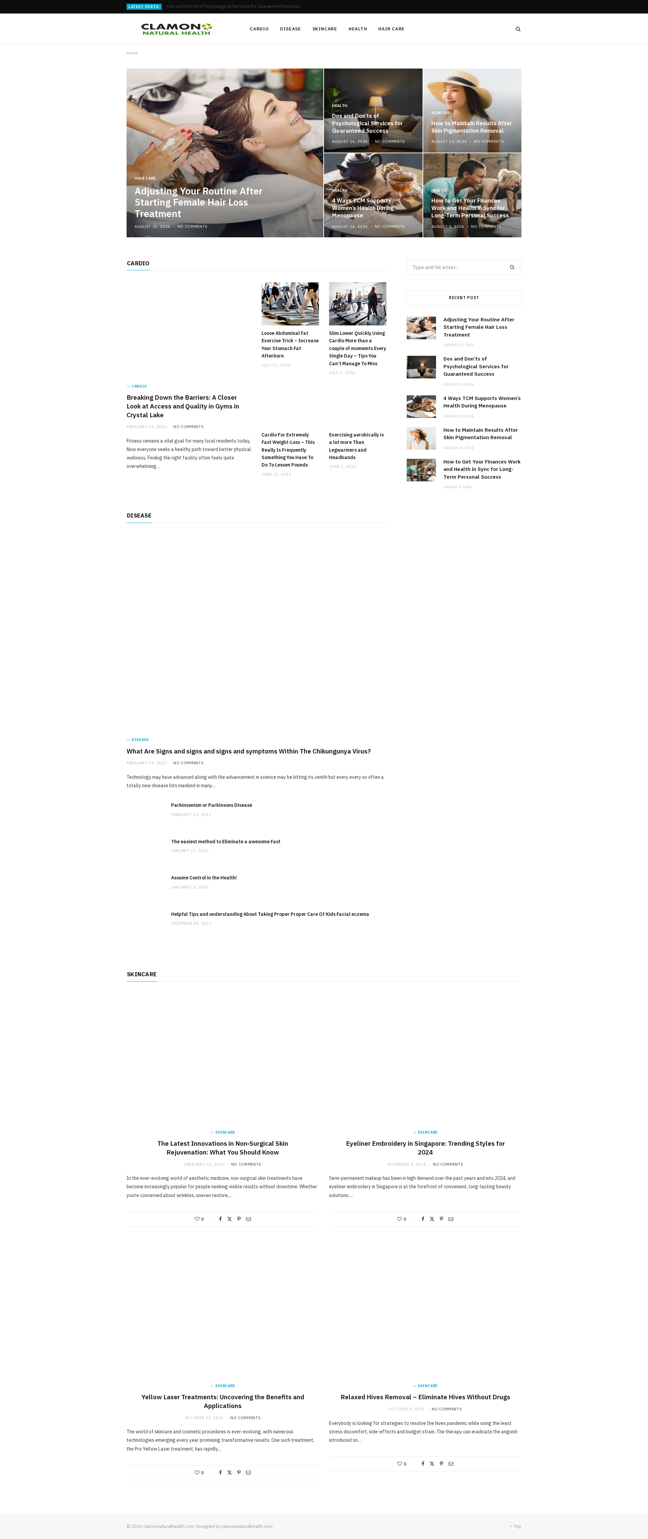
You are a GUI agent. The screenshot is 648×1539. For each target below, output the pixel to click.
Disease (290, 29)
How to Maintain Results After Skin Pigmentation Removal (471, 127)
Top (517, 1526)
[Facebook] (220, 1219)
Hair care (391, 29)
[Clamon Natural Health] (177, 29)
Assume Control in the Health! (204, 878)
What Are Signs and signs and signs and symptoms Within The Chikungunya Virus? (249, 751)
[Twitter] (229, 1219)
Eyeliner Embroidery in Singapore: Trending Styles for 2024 (425, 1147)
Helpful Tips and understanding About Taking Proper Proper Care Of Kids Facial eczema (270, 914)
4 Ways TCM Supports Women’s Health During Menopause (363, 208)
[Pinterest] (239, 1219)
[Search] (516, 29)
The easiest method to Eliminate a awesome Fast (225, 842)
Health (358, 29)
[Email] (248, 1219)
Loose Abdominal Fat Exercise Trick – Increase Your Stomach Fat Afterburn (290, 344)
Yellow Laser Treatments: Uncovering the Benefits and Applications (222, 1401)
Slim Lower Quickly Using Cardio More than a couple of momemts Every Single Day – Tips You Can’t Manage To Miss (357, 348)
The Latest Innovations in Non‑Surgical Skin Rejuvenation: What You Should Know (222, 1147)
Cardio (259, 29)
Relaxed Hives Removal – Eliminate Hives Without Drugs (425, 1397)
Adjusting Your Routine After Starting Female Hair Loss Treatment (199, 202)
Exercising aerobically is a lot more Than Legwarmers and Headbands (356, 446)
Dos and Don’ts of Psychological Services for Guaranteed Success (233, 6)
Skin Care (442, 112)
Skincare (325, 29)
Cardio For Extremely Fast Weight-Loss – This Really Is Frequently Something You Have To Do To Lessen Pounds (288, 450)
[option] (324, 153)
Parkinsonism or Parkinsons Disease (211, 805)
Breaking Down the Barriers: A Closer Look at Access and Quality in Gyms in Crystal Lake (183, 406)
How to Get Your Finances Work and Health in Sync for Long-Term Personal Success (470, 208)
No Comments (193, 226)
